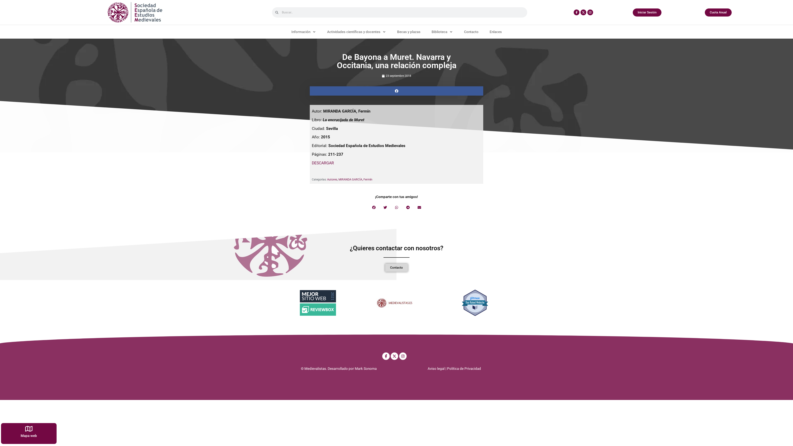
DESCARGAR (323, 163)
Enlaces (496, 32)
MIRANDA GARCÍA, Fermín (355, 179)
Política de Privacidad (464, 369)
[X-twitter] (583, 12)
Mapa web (29, 436)
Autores (332, 179)
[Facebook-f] (576, 12)
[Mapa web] (28, 428)
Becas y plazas (408, 32)
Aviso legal (436, 369)
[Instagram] (590, 12)
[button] (396, 91)
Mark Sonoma (366, 369)
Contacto (471, 32)
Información (300, 32)
